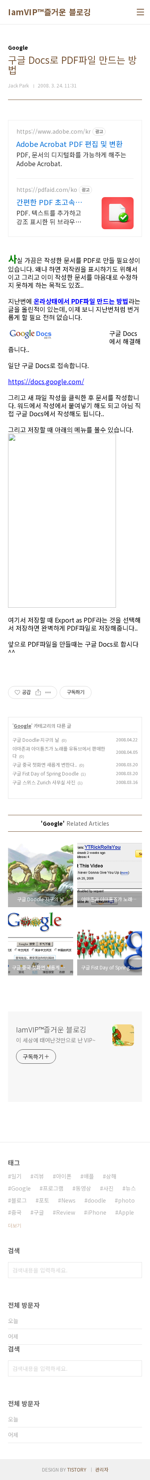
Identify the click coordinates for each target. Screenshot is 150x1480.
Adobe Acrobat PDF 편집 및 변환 (69, 144)
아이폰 (64, 1176)
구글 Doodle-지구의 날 (35, 739)
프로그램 (53, 1188)
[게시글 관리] (48, 692)
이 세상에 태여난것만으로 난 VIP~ (56, 1040)
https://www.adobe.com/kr (53, 131)
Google (22, 725)
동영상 (83, 1188)
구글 (39, 1212)
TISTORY (76, 1469)
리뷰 (39, 1176)
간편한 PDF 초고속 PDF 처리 (45, 202)
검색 (134, 1270)
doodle (97, 1200)
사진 (108, 1188)
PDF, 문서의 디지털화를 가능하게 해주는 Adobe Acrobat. (71, 159)
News (68, 1200)
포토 (44, 1200)
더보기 (14, 1225)
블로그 (19, 1200)
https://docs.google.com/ (46, 381)
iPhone (96, 1212)
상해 (111, 1176)
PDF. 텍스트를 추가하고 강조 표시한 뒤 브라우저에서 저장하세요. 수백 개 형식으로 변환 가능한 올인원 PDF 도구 (49, 217)
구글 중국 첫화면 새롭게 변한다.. (44, 764)
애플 (89, 1176)
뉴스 (131, 1188)
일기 (16, 1176)
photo (126, 1200)
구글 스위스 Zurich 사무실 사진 (43, 782)
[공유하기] (38, 692)
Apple (126, 1212)
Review (65, 1212)
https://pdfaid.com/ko (46, 189)
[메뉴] (140, 12)
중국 (16, 1212)
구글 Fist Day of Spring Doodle (45, 773)
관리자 (101, 1469)
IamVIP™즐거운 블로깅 (49, 12)
